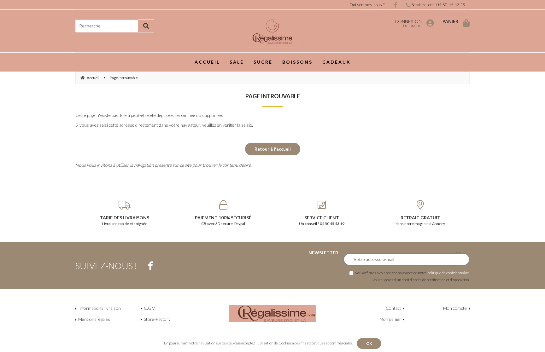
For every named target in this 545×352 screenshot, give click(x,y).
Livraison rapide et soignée (124, 220)
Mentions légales (94, 319)
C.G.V (149, 308)
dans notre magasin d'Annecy (420, 220)
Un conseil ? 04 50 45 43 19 (321, 220)
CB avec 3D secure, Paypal (223, 220)
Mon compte (455, 308)
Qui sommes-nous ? (366, 4)
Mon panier (390, 319)
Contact (393, 308)
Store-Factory (157, 319)
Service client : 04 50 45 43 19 (438, 4)
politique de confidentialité (448, 272)
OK (369, 343)
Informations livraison (99, 308)
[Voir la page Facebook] (150, 266)
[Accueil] (272, 32)
